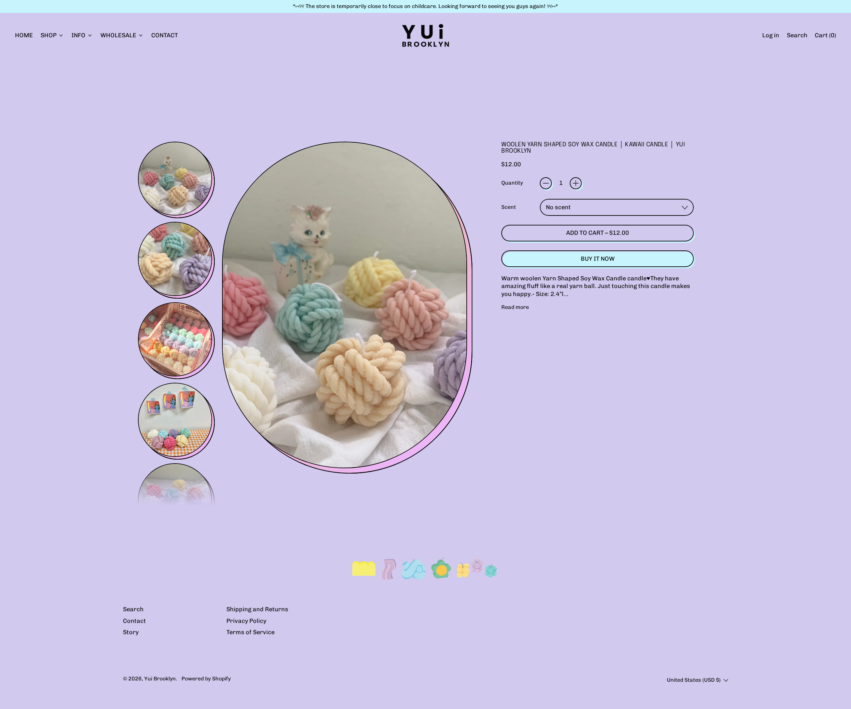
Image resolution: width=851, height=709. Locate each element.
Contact (134, 621)
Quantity (512, 183)
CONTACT (164, 35)
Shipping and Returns (257, 609)
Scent (508, 207)
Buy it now (598, 258)
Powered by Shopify (206, 678)
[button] (797, 35)
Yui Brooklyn (160, 678)
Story (131, 632)
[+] (576, 183)
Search (133, 609)
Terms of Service (250, 632)
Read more (515, 307)
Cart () (825, 37)
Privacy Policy (246, 621)
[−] (546, 183)
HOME (24, 35)
